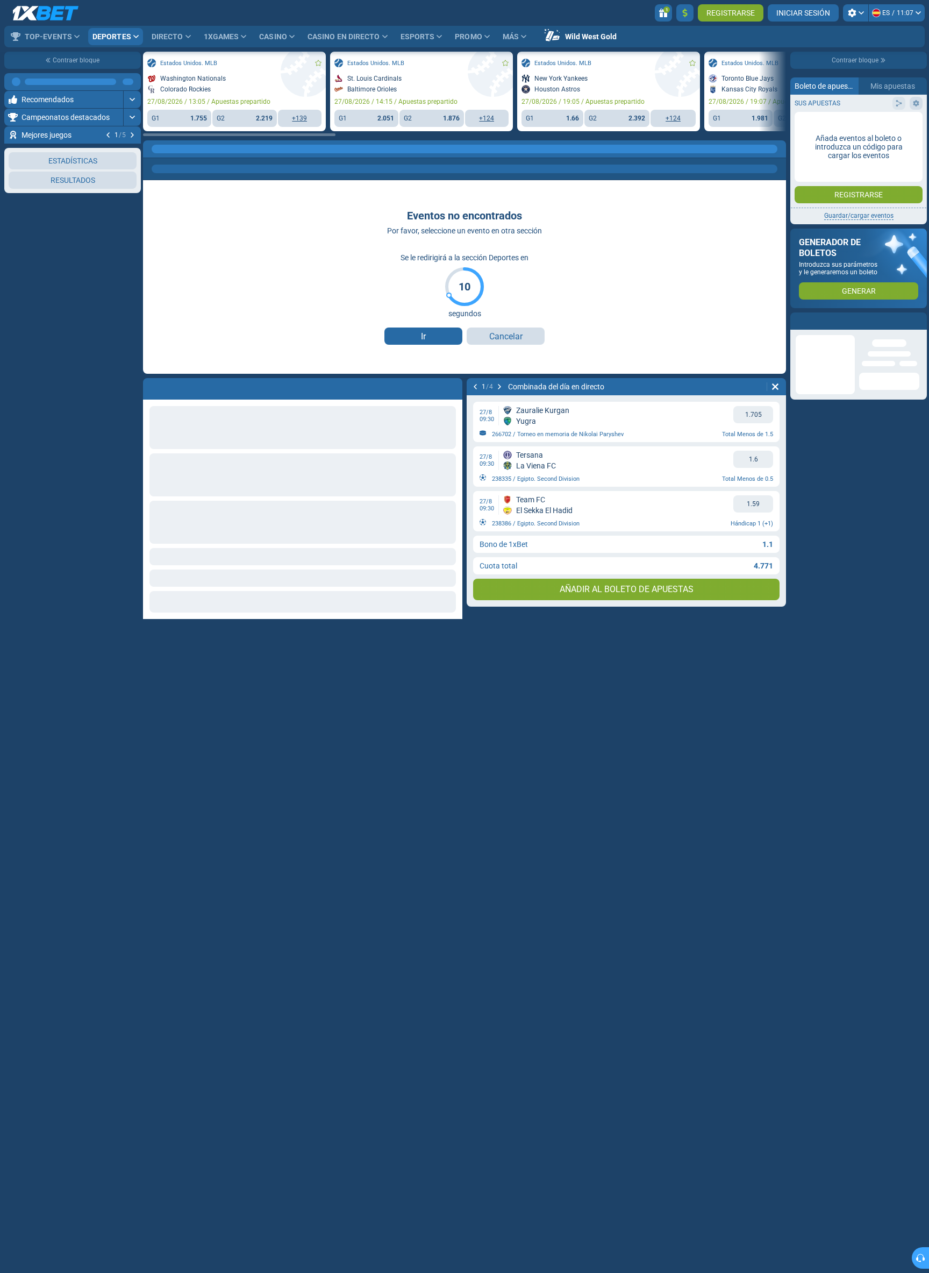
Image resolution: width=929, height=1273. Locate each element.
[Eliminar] (775, 386)
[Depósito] (685, 13)
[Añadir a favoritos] (131, 152)
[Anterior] (108, 135)
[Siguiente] (132, 135)
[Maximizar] (132, 81)
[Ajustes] (855, 13)
